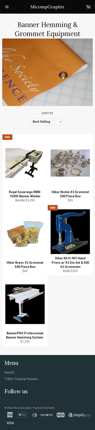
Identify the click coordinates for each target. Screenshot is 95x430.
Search (9, 372)
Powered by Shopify (44, 407)
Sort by (47, 113)
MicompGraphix (47, 6)
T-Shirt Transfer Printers (21, 379)
